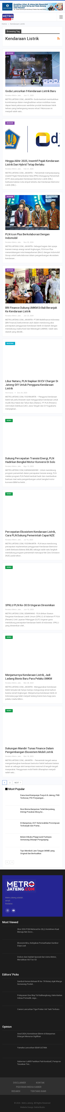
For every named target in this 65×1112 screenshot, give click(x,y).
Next (17, 783)
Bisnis (9, 420)
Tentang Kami (38, 1091)
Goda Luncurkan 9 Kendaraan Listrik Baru (30, 91)
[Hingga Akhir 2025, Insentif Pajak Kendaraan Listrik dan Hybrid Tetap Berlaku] (32, 138)
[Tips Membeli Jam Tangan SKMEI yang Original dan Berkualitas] (11, 854)
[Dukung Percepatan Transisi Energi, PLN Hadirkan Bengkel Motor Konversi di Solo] (32, 436)
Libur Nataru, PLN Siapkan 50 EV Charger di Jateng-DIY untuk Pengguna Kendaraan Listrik (31, 385)
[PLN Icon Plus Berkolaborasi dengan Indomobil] (32, 212)
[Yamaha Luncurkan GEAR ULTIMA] (8, 1051)
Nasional (10, 343)
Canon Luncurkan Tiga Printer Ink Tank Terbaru (38, 1009)
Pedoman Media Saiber (28, 1087)
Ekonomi (10, 53)
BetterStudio (39, 1107)
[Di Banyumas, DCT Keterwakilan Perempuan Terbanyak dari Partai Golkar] (11, 826)
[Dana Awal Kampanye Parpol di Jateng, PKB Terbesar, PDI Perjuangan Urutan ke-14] (11, 799)
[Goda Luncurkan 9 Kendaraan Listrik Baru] (32, 69)
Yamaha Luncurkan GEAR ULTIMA (32, 1047)
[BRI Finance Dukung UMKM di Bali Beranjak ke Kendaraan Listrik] (32, 285)
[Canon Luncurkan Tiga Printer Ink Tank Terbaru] (8, 1013)
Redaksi (15, 1091)
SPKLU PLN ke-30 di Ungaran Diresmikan (30, 605)
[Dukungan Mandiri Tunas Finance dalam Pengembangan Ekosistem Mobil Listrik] (32, 726)
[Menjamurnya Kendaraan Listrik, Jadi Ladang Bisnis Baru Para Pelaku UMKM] (32, 653)
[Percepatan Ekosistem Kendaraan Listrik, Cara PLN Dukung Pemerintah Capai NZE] (32, 509)
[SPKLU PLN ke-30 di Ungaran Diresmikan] (32, 583)
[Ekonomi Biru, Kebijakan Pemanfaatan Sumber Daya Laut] (8, 946)
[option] (32, 827)
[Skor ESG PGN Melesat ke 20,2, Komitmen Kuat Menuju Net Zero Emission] (8, 933)
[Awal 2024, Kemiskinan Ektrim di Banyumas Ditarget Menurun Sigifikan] (8, 1037)
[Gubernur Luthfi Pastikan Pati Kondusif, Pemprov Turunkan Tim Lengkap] (8, 1065)
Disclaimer (19, 1083)
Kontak (40, 1083)
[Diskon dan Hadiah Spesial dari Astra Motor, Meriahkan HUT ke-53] (8, 960)
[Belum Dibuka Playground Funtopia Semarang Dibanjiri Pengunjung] (11, 840)
